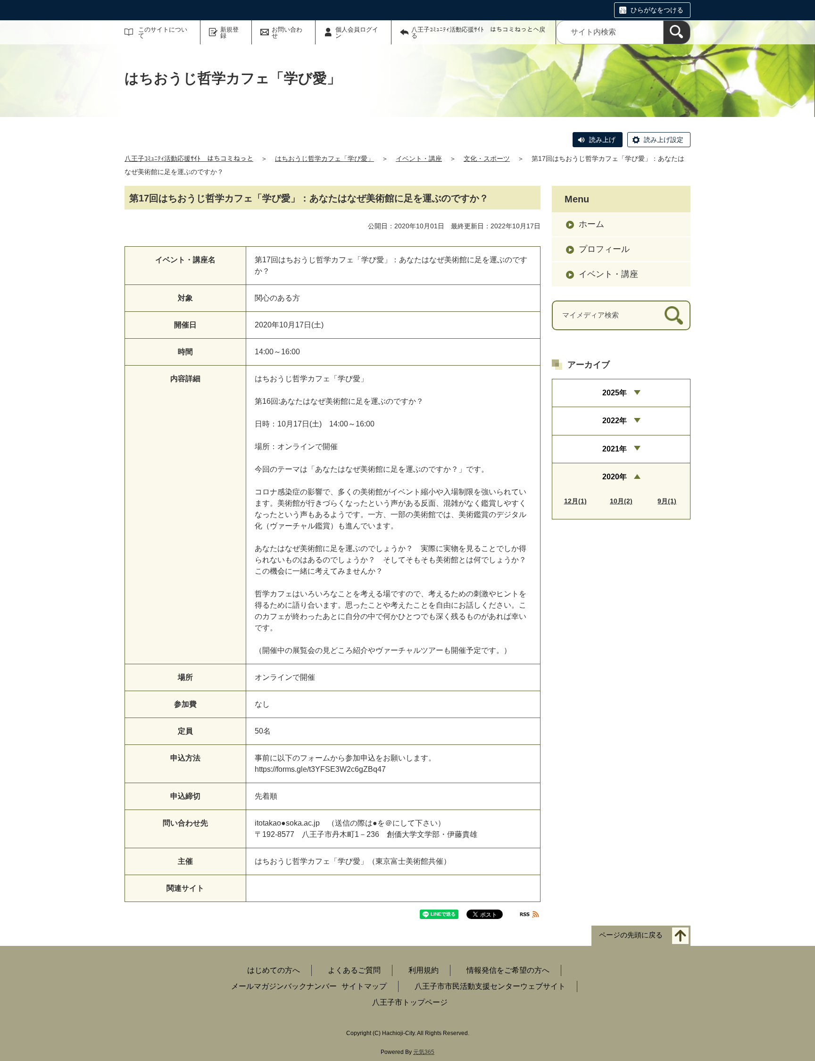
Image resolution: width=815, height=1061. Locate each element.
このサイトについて (162, 32)
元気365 (423, 1052)
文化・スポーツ (487, 158)
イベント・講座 (419, 158)
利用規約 (423, 970)
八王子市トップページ (410, 1002)
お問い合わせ (287, 32)
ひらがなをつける (657, 10)
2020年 (614, 477)
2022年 (614, 421)
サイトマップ (364, 986)
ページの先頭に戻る (631, 935)
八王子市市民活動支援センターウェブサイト (490, 986)
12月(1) (575, 501)
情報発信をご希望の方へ (507, 970)
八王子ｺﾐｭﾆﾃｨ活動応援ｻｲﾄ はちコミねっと (189, 158)
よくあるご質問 (354, 970)
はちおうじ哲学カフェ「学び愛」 (324, 158)
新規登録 (229, 32)
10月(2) (621, 501)
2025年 (614, 393)
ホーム (591, 224)
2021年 (614, 449)
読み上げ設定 (663, 139)
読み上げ (602, 139)
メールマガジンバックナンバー (284, 986)
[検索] (676, 32)
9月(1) (666, 501)
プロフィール (604, 249)
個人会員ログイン (356, 32)
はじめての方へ (273, 970)
